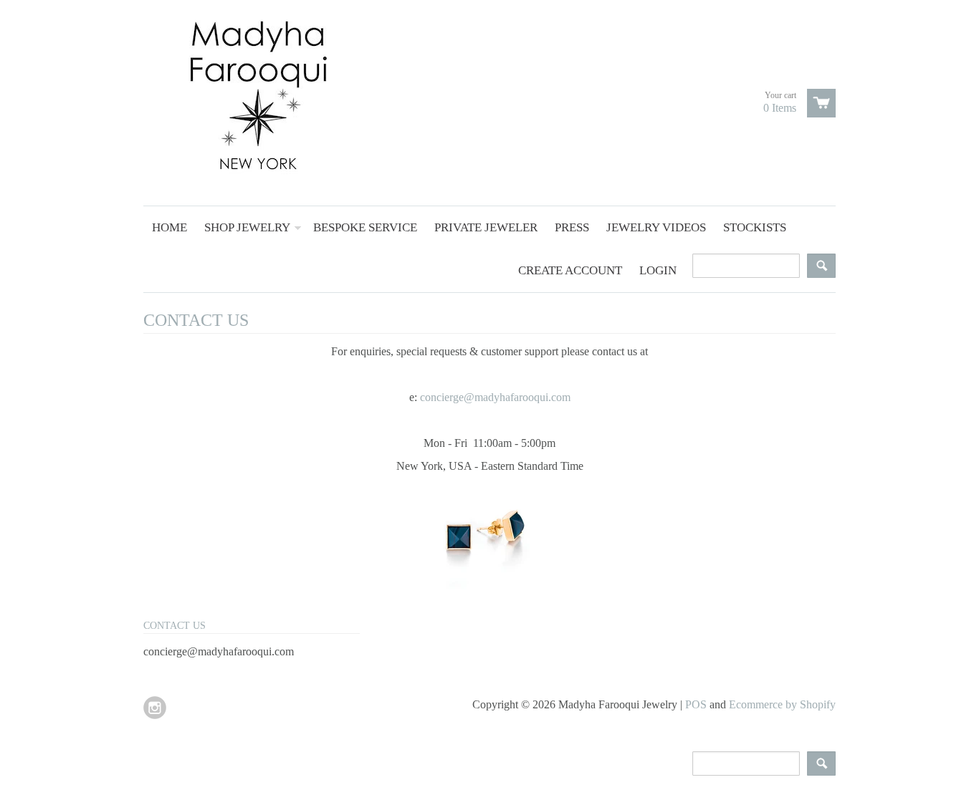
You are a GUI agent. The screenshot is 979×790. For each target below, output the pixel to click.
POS (696, 704)
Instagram (154, 707)
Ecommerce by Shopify (782, 704)
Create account (570, 270)
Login (658, 270)
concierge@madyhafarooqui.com (495, 397)
